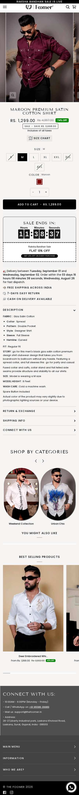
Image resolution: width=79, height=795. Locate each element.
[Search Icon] (66, 6)
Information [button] (13, 758)
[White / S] (33, 608)
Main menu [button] (11, 746)
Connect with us (17, 430)
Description (13, 310)
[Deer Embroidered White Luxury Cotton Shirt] (33, 608)
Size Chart (42, 138)
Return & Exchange (19, 411)
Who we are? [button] (13, 769)
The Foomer (15, 787)
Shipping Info (14, 420)
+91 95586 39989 (39, 707)
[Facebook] (4, 792)
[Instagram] (11, 792)
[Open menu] (8, 6)
